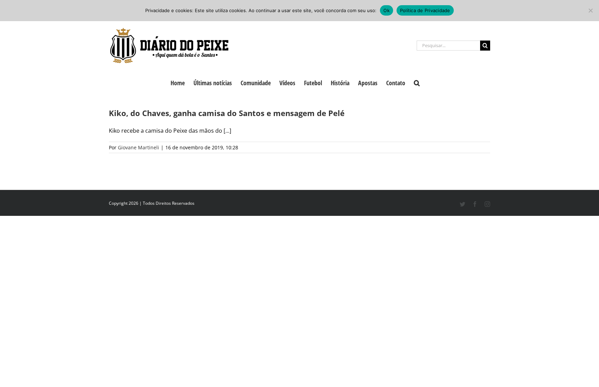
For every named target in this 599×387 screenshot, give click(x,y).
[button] (417, 82)
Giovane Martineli (138, 147)
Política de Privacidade (425, 10)
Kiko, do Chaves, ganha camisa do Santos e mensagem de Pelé (227, 113)
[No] (590, 10)
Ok (386, 10)
